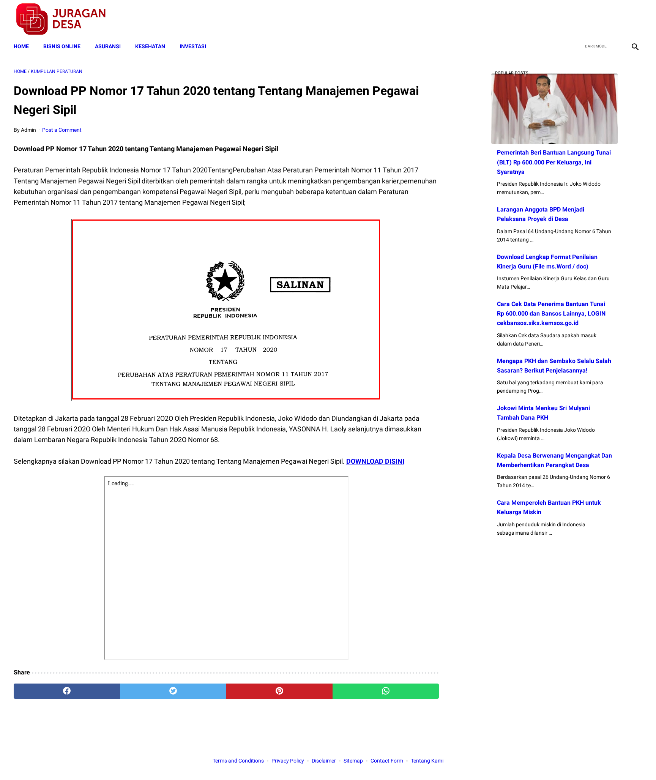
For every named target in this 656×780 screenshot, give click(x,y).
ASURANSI (108, 46)
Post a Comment (62, 130)
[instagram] (634, 19)
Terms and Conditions (238, 761)
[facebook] (580, 19)
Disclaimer (324, 761)
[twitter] (598, 19)
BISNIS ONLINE (61, 46)
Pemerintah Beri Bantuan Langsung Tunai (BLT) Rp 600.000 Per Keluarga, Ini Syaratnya (554, 162)
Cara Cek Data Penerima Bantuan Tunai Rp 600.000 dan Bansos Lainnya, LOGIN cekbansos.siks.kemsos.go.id (551, 313)
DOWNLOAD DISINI (375, 461)
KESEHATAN (150, 46)
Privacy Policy (287, 761)
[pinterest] (279, 691)
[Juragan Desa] (66, 19)
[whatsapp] (386, 691)
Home (21, 46)
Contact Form (387, 761)
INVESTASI (193, 46)
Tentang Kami (427, 761)
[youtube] (616, 19)
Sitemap (353, 761)
